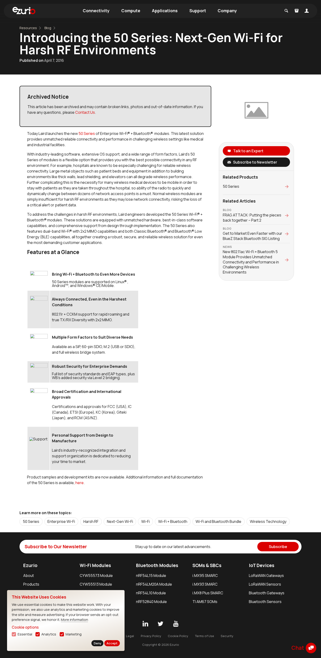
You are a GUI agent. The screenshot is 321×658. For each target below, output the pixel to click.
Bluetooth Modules (157, 565)
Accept (111, 643)
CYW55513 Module (96, 584)
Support (197, 10)
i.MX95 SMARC (205, 575)
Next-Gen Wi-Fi (120, 521)
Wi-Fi (145, 521)
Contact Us (85, 112)
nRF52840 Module (151, 601)
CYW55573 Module (96, 575)
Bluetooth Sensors (265, 601)
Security (227, 636)
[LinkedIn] (145, 624)
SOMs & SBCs (206, 565)
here (79, 482)
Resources (28, 28)
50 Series (87, 133)
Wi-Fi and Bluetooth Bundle (218, 521)
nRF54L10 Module (151, 592)
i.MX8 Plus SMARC (207, 592)
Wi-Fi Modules (95, 565)
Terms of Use (204, 636)
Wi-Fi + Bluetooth (172, 521)
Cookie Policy (178, 636)
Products (31, 584)
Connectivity (96, 10)
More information (74, 619)
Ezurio (30, 565)
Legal (130, 636)
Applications (165, 10)
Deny (97, 643)
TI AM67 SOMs (204, 601)
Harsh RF (90, 521)
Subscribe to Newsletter (255, 162)
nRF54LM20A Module (154, 584)
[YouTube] (175, 624)
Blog (47, 28)
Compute (130, 10)
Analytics (48, 634)
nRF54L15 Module (151, 575)
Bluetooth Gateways (266, 592)
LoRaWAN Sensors (265, 584)
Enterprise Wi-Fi (61, 521)
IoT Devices (261, 565)
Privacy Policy (151, 636)
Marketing (74, 634)
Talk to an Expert (248, 150)
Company (227, 10)
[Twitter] (160, 624)
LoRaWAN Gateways (266, 575)
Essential (25, 634)
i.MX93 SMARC (205, 584)
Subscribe (278, 546)
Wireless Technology (268, 521)
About (28, 575)
